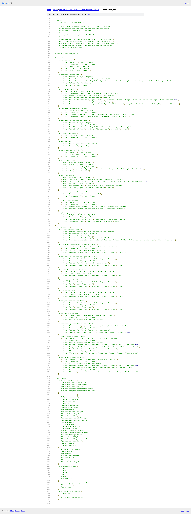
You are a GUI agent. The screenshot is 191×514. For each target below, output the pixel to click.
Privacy (17, 511)
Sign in (187, 3)
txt (182, 511)
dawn (49, 9)
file (87, 14)
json (187, 511)
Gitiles (12, 511)
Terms (23, 511)
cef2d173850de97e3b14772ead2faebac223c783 (79, 9)
